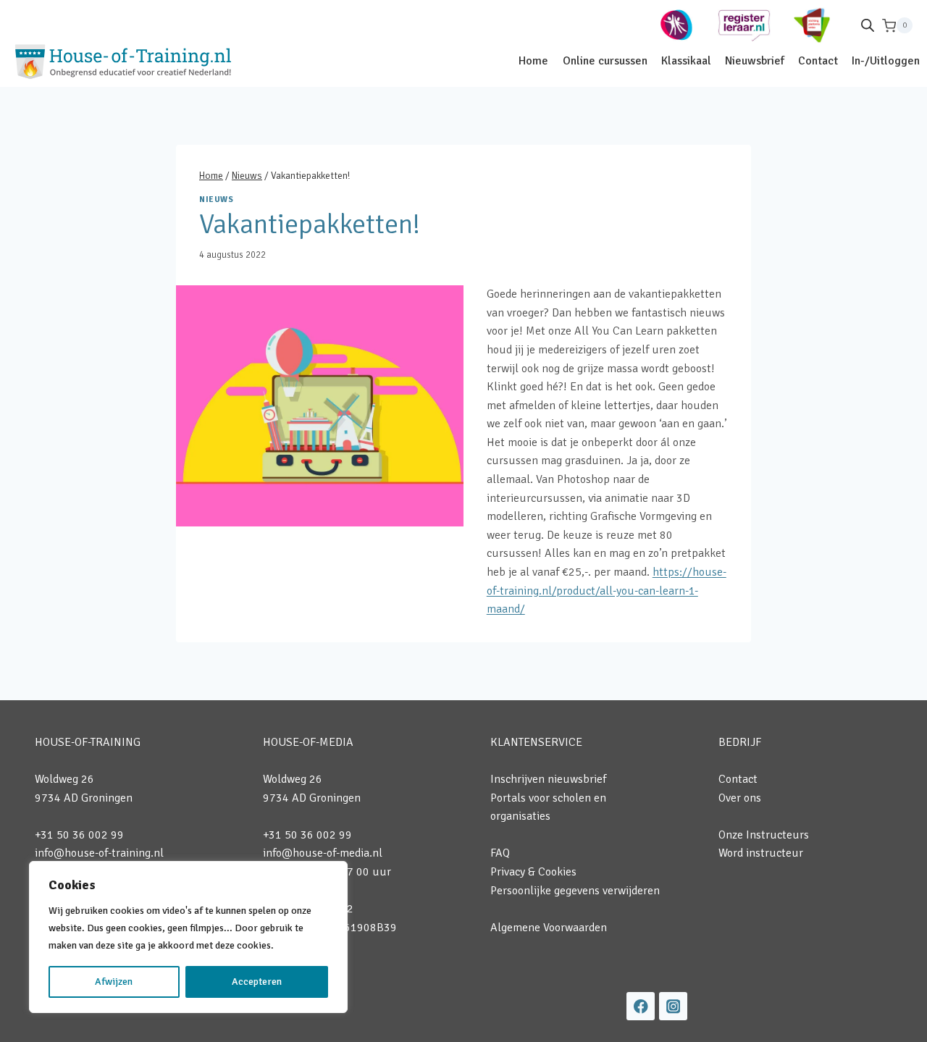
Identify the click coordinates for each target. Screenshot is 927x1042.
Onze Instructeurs (763, 835)
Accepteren (257, 981)
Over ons (739, 798)
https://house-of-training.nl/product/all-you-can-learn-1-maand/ (606, 590)
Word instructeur (760, 853)
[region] (188, 937)
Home (533, 61)
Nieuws (216, 199)
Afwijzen (114, 981)
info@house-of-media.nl (322, 853)
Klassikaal (686, 61)
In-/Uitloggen (886, 61)
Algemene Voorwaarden (548, 927)
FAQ (500, 853)
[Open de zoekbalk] (867, 25)
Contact (818, 61)
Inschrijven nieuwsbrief (548, 779)
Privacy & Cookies (533, 872)
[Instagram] (673, 1006)
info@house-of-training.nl (99, 853)
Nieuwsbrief (754, 61)
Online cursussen (605, 61)
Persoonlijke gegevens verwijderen (575, 890)
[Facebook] (640, 1006)
